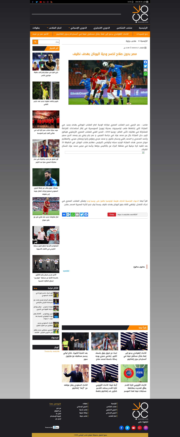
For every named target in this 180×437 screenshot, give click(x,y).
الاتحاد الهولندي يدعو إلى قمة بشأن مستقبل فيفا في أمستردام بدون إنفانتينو (115, 34)
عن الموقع (57, 411)
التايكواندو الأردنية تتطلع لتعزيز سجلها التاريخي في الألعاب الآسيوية (46, 247)
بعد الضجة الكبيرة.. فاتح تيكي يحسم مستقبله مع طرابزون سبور (75, 356)
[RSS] (51, 1)
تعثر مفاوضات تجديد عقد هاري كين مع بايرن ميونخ (46, 218)
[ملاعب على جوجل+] (44, 1)
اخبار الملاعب (112, 416)
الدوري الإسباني (78, 28)
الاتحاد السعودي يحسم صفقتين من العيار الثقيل (44, 324)
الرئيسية (143, 28)
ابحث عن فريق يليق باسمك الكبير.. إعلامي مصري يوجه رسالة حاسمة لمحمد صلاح (106, 356)
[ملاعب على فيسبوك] (33, 1)
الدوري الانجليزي (101, 28)
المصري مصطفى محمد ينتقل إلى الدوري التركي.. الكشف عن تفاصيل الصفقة (43, 332)
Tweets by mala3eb (51, 351)
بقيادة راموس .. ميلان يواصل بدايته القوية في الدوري (43, 308)
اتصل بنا (58, 413)
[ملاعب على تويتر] (37, 1)
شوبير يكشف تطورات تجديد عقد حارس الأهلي (46, 103)
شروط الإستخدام (55, 416)
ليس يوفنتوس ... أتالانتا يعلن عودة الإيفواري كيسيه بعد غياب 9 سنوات (43, 316)
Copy (112, 214)
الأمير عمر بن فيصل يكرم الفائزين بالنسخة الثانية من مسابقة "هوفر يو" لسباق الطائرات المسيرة (46, 277)
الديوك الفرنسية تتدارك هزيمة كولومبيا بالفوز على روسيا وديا (113, 201)
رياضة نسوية (83, 413)
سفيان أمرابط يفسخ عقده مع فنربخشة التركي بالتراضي (43, 301)
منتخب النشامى (124, 28)
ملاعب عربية (83, 416)
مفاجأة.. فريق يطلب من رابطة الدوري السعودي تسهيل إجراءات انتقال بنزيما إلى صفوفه (46, 191)
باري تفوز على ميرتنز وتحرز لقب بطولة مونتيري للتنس (46, 74)
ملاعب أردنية (83, 410)
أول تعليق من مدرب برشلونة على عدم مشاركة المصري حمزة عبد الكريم (46, 161)
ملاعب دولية (131, 41)
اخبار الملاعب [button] (54, 28)
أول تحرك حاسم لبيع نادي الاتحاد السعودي (44, 294)
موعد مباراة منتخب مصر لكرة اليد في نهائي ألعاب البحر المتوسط (46, 132)
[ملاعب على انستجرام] (48, 1)
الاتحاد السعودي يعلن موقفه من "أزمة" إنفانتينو (76, 387)
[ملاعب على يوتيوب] (40, 1)
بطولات (85, 403)
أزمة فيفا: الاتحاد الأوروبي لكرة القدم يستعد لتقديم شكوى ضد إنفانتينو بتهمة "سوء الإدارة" (106, 388)
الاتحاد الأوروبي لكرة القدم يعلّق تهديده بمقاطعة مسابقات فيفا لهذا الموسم (135, 388)
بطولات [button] (36, 28)
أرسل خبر (58, 419)
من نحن (58, 408)
